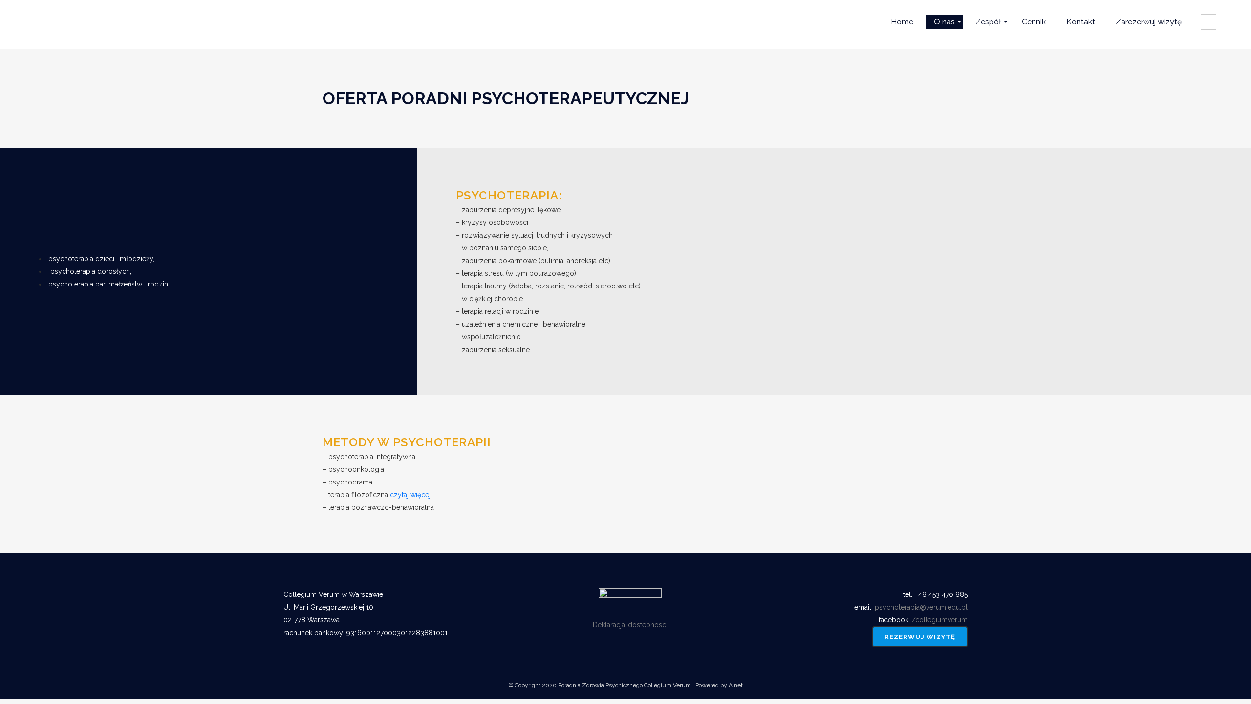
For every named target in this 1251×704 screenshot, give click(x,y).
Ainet (736, 685)
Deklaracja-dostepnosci (630, 625)
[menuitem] (902, 22)
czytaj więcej (410, 495)
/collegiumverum (940, 620)
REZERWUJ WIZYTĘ (919, 636)
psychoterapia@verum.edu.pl (921, 607)
